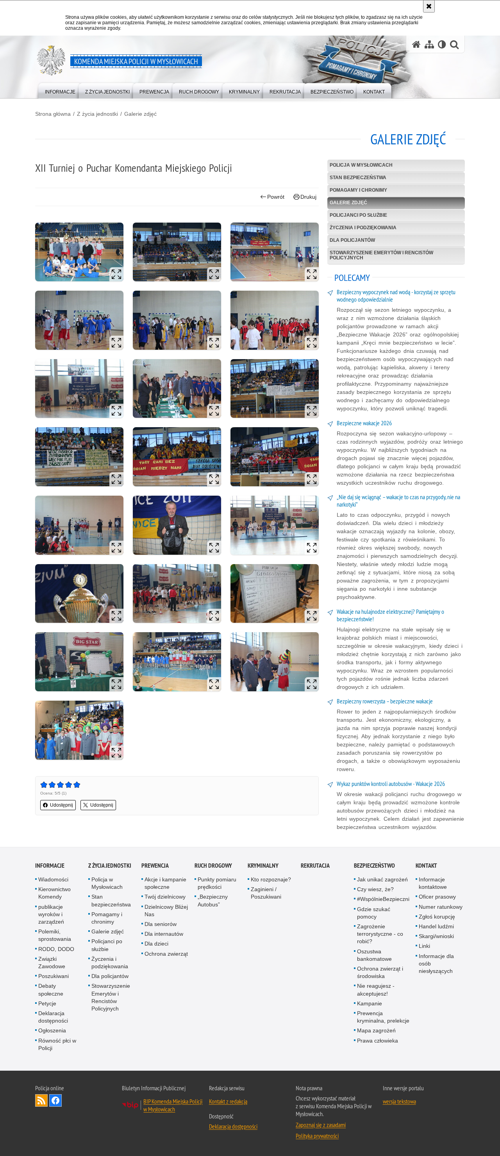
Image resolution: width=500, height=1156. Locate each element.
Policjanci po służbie (358, 215)
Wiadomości (53, 879)
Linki (424, 946)
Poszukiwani (53, 976)
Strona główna (53, 114)
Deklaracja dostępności (53, 1017)
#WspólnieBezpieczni (383, 899)
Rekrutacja (315, 865)
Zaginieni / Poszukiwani (266, 893)
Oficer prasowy (437, 897)
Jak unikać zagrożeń (382, 879)
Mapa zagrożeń (376, 1030)
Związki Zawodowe (51, 962)
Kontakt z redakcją (228, 1101)
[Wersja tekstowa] (442, 44)
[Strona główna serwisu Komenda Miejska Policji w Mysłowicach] (416, 44)
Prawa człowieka (377, 1040)
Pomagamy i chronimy (358, 190)
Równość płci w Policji (57, 1044)
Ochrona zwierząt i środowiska (380, 972)
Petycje (47, 1003)
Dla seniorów (161, 924)
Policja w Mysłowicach (361, 165)
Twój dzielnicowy (165, 897)
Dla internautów (164, 934)
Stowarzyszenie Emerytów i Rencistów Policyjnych (381, 255)
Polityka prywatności (317, 1136)
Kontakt (426, 865)
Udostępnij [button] (61, 805)
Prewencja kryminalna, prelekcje (383, 1017)
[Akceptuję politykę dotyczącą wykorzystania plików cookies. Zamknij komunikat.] (429, 6)
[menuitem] (60, 90)
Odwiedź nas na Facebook (55, 1100)
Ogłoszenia (52, 1030)
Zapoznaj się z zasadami (321, 1125)
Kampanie (369, 1003)
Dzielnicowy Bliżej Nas (166, 910)
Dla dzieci (156, 943)
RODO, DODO (56, 949)
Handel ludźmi (436, 926)
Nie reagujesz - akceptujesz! (376, 989)
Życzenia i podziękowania (363, 227)
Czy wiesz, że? (375, 889)
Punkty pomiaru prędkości (217, 883)
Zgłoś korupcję (437, 916)
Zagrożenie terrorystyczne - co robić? (380, 933)
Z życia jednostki (97, 114)
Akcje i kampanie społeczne (165, 883)
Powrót (275, 197)
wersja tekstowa (399, 1101)
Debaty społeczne (50, 989)
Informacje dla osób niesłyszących (436, 963)
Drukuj (308, 197)
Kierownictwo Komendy (54, 893)
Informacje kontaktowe (433, 883)
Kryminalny (263, 865)
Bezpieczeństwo (374, 865)
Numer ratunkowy (440, 907)
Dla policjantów (352, 240)
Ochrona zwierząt (166, 954)
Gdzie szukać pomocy (373, 913)
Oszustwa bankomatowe (374, 955)
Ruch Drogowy (213, 865)
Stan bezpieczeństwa (358, 177)
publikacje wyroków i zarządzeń (51, 914)
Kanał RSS (41, 1100)
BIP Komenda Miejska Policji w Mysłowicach (172, 1105)
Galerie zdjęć (140, 114)
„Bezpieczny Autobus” (213, 900)
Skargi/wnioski (436, 936)
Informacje (49, 865)
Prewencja (155, 865)
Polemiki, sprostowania (54, 935)
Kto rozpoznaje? (271, 879)
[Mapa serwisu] (429, 44)
